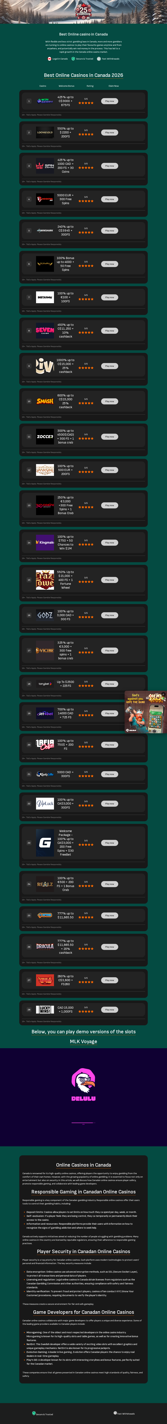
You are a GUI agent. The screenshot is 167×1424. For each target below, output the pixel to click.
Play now (109, 101)
